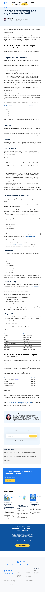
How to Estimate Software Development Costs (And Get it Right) (9, 506)
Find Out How (10, 480)
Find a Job (19, 2)
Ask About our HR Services (37, 589)
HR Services (18, 572)
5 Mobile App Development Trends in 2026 (22, 507)
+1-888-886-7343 (17, 4)
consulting (30, 214)
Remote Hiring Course (29, 580)
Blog (26, 570)
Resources (25, 2)
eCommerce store (35, 286)
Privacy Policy (24, 589)
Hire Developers (19, 573)
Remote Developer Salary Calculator (29, 578)
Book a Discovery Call (22, 545)
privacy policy (7, 585)
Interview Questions (29, 576)
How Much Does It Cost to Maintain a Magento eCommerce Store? (20, 456)
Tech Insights (6, 7)
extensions (17, 379)
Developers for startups (36, 573)
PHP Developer (36, 570)
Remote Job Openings (19, 576)
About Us (32, 2)
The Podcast (28, 572)
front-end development (30, 236)
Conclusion (7, 460)
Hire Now (13, 2)
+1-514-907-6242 (9, 573)
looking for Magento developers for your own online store (19, 402)
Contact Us (24, 4)
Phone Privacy (29, 589)
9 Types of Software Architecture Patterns (35, 505)
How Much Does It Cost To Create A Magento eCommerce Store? (19, 452)
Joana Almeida (10, 18)
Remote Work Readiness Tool (28, 574)
